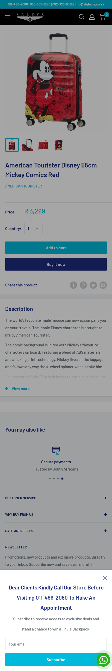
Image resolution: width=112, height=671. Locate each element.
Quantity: (13, 228)
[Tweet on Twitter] (93, 285)
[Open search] (82, 17)
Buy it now (56, 264)
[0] (102, 17)
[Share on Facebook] (73, 285)
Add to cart (56, 247)
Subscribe (56, 659)
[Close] (105, 577)
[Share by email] (103, 285)
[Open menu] (7, 17)
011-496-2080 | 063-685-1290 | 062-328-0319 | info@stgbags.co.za (56, 4)
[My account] (92, 17)
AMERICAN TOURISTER (23, 186)
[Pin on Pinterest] (83, 285)
